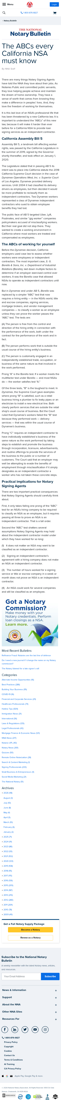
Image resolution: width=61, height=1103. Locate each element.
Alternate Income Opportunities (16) (18, 680)
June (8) (7, 807)
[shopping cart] (50, 12)
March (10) (8, 822)
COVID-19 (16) (8, 694)
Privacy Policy (10, 1042)
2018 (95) (8, 871)
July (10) (7, 803)
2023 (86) (8, 846)
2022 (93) (8, 851)
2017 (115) (8, 875)
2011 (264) (8, 905)
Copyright (8, 1046)
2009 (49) (8, 914)
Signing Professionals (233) (14, 767)
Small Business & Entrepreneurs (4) (18, 772)
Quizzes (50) (7, 752)
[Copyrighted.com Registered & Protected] (9, 1095)
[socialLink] (5, 1031)
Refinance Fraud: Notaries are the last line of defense (26, 655)
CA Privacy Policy (12, 1068)
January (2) (8, 832)
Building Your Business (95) (14, 689)
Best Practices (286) (11, 684)
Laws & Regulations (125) (13, 723)
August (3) (8, 798)
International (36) (9, 718)
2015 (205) (8, 885)
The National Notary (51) (12, 781)
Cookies (8, 1051)
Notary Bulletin (10, 21)
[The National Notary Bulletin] (30, 33)
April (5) (7, 817)
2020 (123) (8, 861)
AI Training (9, 1064)
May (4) (7, 812)
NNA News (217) (9, 738)
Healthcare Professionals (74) (15, 704)
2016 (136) (8, 880)
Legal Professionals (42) (12, 728)
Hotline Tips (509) (10, 709)
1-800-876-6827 (30, 12)
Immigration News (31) (11, 713)
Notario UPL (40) (9, 743)
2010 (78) (8, 909)
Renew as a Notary (30, 937)
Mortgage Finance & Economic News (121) (21, 733)
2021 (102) (8, 856)
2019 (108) (8, 866)
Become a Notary (30, 929)
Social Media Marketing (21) (14, 777)
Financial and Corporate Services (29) (19, 699)
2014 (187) (8, 890)
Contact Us (9, 1055)
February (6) (9, 827)
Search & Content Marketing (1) (16, 762)
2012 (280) (8, 900)
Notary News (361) (10, 747)
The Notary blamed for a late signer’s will (20, 668)
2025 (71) (8, 837)
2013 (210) (8, 895)
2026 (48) (8, 793)
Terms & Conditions (13, 1060)
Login (54, 4)
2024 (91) (8, 841)
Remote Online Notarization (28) (16, 757)
